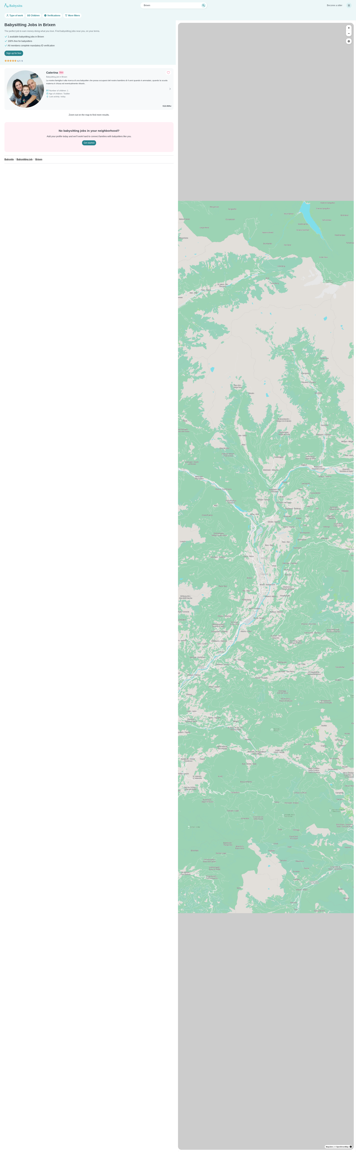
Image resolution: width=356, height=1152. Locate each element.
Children (35, 15)
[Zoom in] (349, 28)
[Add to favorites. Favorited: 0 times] (168, 72)
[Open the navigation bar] (349, 5)
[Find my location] (349, 41)
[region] (266, 586)
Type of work (16, 15)
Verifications (53, 15)
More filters (74, 15)
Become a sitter (334, 5)
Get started (89, 143)
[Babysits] (13, 5)
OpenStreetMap (342, 1146)
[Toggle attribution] (350, 1146)
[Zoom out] (349, 33)
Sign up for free (13, 53)
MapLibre (329, 1146)
